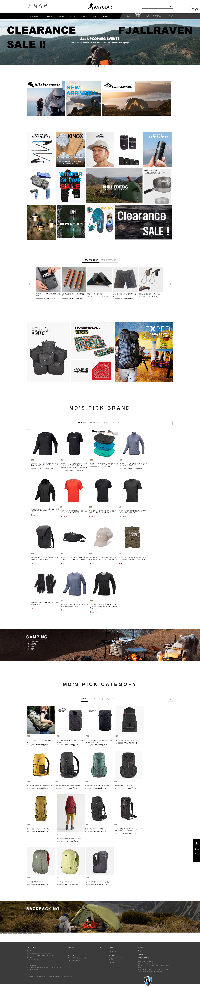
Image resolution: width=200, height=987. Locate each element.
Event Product (108, 260)
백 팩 (84, 699)
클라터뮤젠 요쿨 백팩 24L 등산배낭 (127, 740)
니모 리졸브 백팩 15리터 (64, 882)
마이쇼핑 (146, 16)
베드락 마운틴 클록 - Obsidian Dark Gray (186, 740)
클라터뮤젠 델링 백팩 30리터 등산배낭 (39, 785)
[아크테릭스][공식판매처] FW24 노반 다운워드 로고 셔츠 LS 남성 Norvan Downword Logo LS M (104, 606)
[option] (48, 283)
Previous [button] (29, 284)
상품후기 (111, 962)
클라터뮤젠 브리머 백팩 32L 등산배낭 (97, 785)
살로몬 (120, 422)
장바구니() (169, 16)
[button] (95, 66)
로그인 (129, 16)
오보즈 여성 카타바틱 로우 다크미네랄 (185, 830)
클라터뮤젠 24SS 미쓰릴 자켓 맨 (187, 554)
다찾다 (194, 9)
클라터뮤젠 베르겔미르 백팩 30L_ (38, 829)
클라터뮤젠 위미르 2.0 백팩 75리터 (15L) (70, 838)
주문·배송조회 (157, 16)
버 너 (115, 699)
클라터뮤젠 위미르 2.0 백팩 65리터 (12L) (98, 829)
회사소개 (140, 948)
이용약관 (140, 954)
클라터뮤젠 (94, 422)
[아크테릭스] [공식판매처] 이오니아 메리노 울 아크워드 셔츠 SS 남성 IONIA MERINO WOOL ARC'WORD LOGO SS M (74, 465)
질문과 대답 (112, 951)
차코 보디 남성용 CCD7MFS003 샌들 (184, 876)
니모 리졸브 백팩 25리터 (35, 882)
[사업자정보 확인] (163, 969)
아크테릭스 (81, 422)
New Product (91, 260)
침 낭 (101, 699)
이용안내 (140, 951)
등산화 (92, 699)
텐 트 (108, 699)
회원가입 (137, 16)
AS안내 (111, 959)
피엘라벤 (105, 422)
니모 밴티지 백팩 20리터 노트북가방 (125, 294)
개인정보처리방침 (143, 958)
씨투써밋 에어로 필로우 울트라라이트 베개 (104, 464)
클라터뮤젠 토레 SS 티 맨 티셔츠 (187, 511)
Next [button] (170, 284)
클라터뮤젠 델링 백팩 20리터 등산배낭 (68, 785)
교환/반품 (112, 955)
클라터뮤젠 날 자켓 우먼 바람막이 (188, 597)
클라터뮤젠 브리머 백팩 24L (123, 785)
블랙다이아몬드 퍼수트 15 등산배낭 (97, 882)
